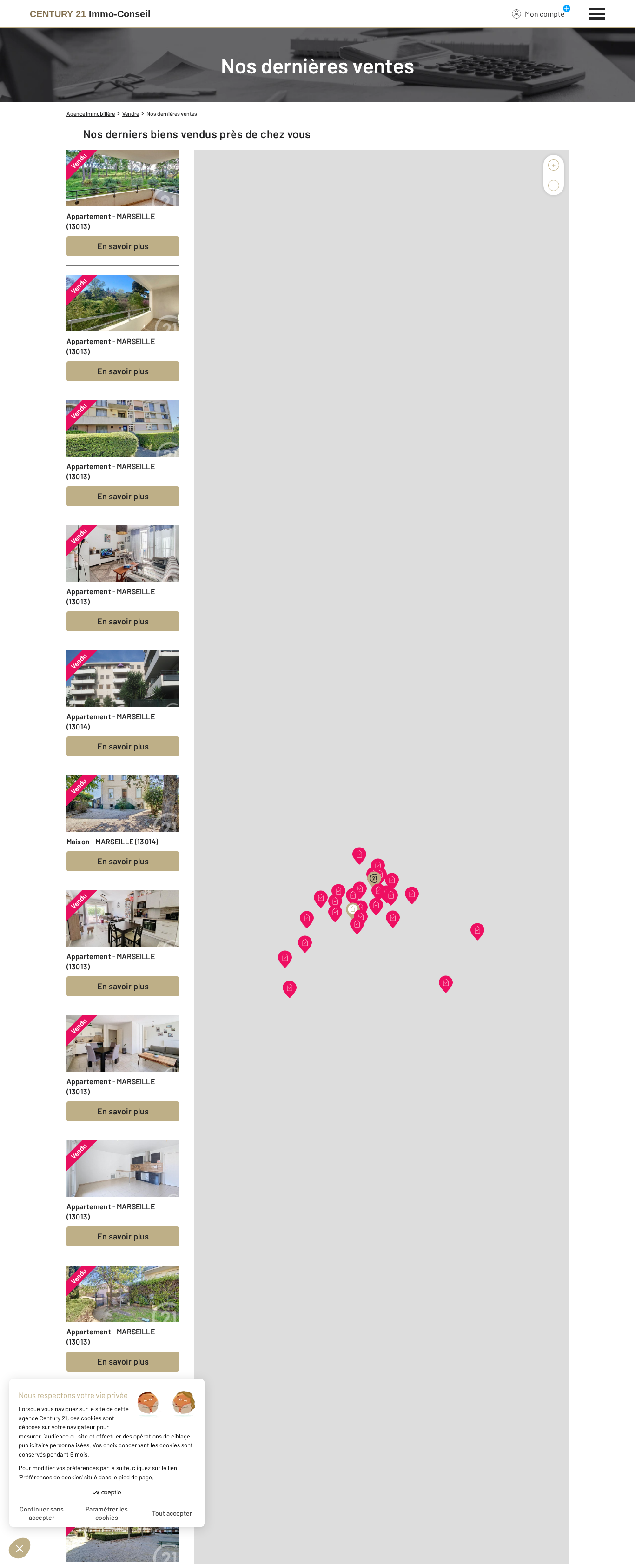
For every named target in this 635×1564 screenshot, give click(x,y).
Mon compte (545, 13)
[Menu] (597, 13)
